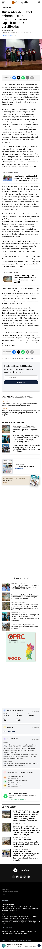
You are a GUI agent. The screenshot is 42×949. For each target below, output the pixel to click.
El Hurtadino (23, 918)
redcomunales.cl (7, 889)
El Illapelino (22, 922)
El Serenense (13, 916)
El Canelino (15, 922)
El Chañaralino (15, 907)
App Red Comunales (21, 933)
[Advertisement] (21, 508)
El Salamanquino (32, 922)
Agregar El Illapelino (8, 35)
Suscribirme (21, 382)
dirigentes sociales (19, 398)
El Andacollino (14, 918)
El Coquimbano (23, 916)
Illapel (30, 398)
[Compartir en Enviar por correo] (27, 77)
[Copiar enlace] (32, 77)
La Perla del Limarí (16, 920)
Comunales (7, 398)
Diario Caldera (24, 907)
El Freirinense (13, 910)
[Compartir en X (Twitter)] (18, 77)
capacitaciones (24, 396)
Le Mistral (29, 931)
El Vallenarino (32, 908)
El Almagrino (5, 907)
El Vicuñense (32, 916)
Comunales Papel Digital (9, 931)
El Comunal (5, 916)
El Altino (24, 908)
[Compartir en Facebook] (14, 77)
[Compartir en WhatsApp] (23, 77)
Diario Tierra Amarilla (14, 908)
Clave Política (21, 931)
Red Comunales (8, 30)
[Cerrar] (39, 945)
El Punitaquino (27, 920)
